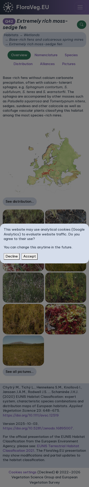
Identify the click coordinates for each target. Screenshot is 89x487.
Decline (11, 256)
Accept (29, 256)
